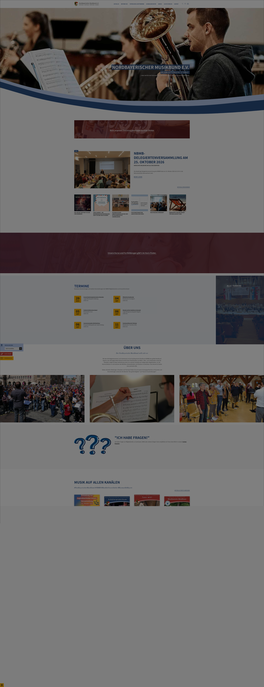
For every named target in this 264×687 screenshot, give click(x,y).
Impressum (6, 683)
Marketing (10, 678)
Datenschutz (10, 683)
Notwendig (10, 676)
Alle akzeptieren (252, 682)
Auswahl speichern (236, 682)
